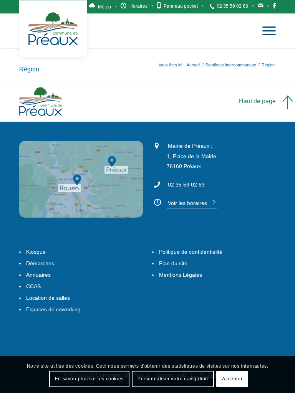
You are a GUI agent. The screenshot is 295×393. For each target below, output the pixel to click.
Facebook (274, 7)
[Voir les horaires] (157, 201)
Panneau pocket (181, 6)
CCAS (33, 286)
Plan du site (173, 263)
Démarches (40, 263)
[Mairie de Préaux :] (157, 145)
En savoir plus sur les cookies (89, 378)
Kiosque (36, 252)
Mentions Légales (180, 275)
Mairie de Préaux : (190, 146)
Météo (104, 7)
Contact (260, 7)
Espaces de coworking (53, 309)
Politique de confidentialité (190, 252)
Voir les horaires (187, 203)
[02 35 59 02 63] (157, 183)
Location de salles (48, 298)
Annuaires (38, 275)
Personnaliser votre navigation (173, 378)
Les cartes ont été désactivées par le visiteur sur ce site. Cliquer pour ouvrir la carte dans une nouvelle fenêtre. (90, 190)
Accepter (232, 378)
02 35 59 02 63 (232, 6)
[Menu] (265, 31)
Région (29, 69)
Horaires (138, 6)
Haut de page (257, 101)
